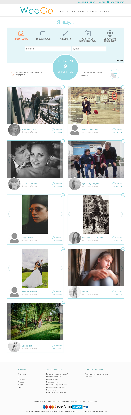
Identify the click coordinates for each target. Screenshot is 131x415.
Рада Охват (27, 238)
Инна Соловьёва (90, 130)
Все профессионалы (53, 377)
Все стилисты (51, 390)
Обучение (88, 377)
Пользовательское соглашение (96, 374)
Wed (36, 10)
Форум (20, 385)
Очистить (119, 60)
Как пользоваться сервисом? (57, 374)
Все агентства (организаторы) (57, 385)
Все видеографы (52, 382)
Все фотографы (52, 379)
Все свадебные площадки (56, 387)
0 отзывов (58, 129)
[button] (69, 48)
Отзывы (21, 382)
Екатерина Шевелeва (92, 238)
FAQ (19, 377)
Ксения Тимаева (29, 292)
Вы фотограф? (115, 2)
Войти (101, 2)
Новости (21, 387)
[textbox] (48, 48)
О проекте (22, 374)
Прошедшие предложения (56, 393)
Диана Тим (27, 346)
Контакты (21, 379)
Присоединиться (85, 2)
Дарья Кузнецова (90, 184)
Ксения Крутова (29, 130)
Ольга (85, 292)
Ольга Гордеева (29, 184)
